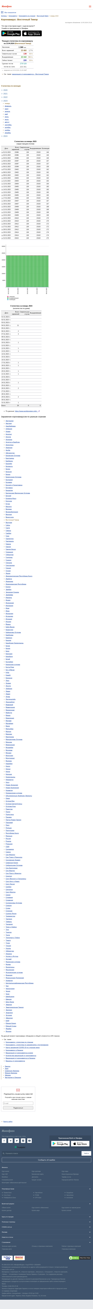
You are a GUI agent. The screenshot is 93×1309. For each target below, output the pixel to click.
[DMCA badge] (80, 1258)
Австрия (9, 423)
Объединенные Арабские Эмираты (19, 796)
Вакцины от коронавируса (15, 1061)
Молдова (9, 750)
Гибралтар (9, 555)
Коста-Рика (10, 667)
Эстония (9, 1015)
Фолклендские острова (14, 972)
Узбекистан (10, 951)
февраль (8, 106)
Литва (8, 697)
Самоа (8, 852)
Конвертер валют (7, 1180)
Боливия (9, 482)
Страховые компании (69, 1249)
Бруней (8, 496)
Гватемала (10, 541)
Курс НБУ (5, 1174)
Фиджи (8, 964)
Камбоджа (9, 635)
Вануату (9, 506)
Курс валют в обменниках (40, 1207)
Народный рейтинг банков (70, 1180)
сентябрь (8, 125)
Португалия (10, 830)
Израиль (9, 597)
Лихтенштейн (11, 699)
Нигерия (9, 774)
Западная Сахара (12, 592)
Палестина (10, 814)
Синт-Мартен (11, 892)
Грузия (8, 571)
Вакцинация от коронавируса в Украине (20, 1058)
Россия (8, 838)
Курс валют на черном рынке (71, 1207)
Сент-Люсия (10, 884)
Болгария (9, 480)
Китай (8, 659)
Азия (6, 1068)
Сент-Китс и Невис (13, 881)
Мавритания (10, 707)
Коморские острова (13, 664)
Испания (9, 619)
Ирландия (9, 613)
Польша (9, 828)
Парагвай (9, 822)
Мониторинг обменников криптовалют (14, 1182)
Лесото (8, 686)
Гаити (8, 528)
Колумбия (9, 662)
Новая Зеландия (12, 785)
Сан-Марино (10, 855)
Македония (10, 718)
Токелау (9, 932)
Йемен (8, 624)
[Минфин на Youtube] (29, 1140)
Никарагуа (9, 779)
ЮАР (7, 1021)
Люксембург (10, 702)
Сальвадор (10, 849)
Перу (7, 825)
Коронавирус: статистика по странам (19, 1042)
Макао (8, 715)
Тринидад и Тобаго (13, 938)
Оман (8, 798)
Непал (8, 769)
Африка (8, 1075)
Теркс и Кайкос (11, 927)
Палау (8, 812)
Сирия (8, 895)
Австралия (9, 421)
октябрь (8, 127)
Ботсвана (9, 488)
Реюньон (9, 836)
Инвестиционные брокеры (70, 1174)
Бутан (8, 504)
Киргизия (9, 654)
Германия (9, 552)
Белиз (8, 469)
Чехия (8, 991)
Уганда (8, 948)
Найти (86, 1153)
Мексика (9, 742)
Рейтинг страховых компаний (71, 1246)
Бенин (8, 474)
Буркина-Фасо (11, 498)
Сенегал (9, 876)
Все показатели (10, 12)
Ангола (8, 437)
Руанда (8, 841)
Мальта (8, 731)
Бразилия (9, 490)
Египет (8, 587)
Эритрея (9, 1010)
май (6, 114)
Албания (9, 429)
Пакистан (9, 809)
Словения (9, 900)
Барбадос (9, 461)
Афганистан (10, 453)
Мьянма (9, 761)
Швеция (9, 999)
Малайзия (9, 723)
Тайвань (9, 921)
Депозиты (35, 1177)
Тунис (8, 943)
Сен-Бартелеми (11, 868)
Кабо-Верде (10, 627)
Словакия (9, 897)
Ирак (7, 608)
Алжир (8, 431)
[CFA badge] (31, 1258)
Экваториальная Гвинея (15, 1007)
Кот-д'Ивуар (10, 670)
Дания (8, 573)
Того (7, 929)
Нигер (8, 771)
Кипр (7, 651)
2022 (5, 97)
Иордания (9, 605)
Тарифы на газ (66, 1177)
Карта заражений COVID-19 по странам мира (23, 1047)
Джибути (9, 579)
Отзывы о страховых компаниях (42, 1246)
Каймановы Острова (13, 632)
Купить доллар (6, 1210)
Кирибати (9, 656)
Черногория (10, 988)
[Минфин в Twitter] (17, 1140)
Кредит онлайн (37, 1180)
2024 (5, 136)
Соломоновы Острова (14, 903)
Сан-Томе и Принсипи (14, 857)
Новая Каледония (12, 788)
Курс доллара (36, 1171)
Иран (8, 611)
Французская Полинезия (15, 978)
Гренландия (10, 565)
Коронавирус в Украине (14, 1050)
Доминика (9, 581)
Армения (9, 447)
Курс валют (5, 1171)
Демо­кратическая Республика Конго (19, 576)
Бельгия (9, 472)
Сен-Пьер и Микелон (13, 873)
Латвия (8, 683)
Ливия (8, 694)
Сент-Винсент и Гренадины (16, 879)
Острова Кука (11, 806)
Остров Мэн (10, 801)
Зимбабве (9, 595)
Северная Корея (12, 863)
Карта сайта (7, 1121)
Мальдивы (9, 729)
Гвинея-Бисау (11, 549)
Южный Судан (11, 1026)
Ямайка (8, 1029)
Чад (7, 986)
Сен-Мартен (10, 871)
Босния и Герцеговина (14, 485)
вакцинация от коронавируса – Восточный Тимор (30, 74)
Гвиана (8, 544)
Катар (8, 646)
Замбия (8, 589)
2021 (5, 94)
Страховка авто (7, 1249)
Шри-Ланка (10, 1002)
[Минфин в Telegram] (10, 1140)
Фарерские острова (13, 962)
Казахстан (9, 630)
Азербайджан (11, 426)
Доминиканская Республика (16, 584)
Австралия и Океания (13, 1077)
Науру (8, 766)
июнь (7, 117)
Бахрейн (9, 463)
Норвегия (9, 790)
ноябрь (7, 130)
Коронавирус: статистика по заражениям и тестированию (27, 1045)
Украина (9, 954)
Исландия (9, 616)
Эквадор (9, 1004)
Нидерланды (10, 777)
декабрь (8, 133)
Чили (7, 994)
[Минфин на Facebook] (4, 1140)
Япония (8, 1031)
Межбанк (5, 1177)
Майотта (9, 713)
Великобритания (12, 512)
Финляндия (10, 970)
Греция (8, 568)
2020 (5, 90)
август (7, 122)
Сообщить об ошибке (46, 1160)
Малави (8, 721)
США (7, 846)
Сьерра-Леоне (11, 913)
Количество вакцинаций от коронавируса (21, 1055)
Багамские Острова (13, 455)
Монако (8, 753)
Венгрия (9, 514)
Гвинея (8, 547)
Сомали (9, 905)
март (6, 109)
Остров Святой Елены (14, 804)
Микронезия (10, 745)
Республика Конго (12, 833)
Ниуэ (7, 782)
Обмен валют (6, 1207)
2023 (5, 101)
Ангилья (9, 434)
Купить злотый (66, 1210)
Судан (8, 908)
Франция (9, 975)
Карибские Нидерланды (14, 643)
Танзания (9, 924)
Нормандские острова (14, 793)
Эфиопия (9, 1018)
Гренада (9, 563)
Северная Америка (12, 1071)
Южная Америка (11, 1073)
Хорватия (9, 980)
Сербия (8, 887)
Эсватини (9, 1013)
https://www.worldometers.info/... (26, 411)
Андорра (9, 439)
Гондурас (9, 557)
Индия (8, 600)
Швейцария (10, 996)
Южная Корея (11, 1023)
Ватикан (9, 509)
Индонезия (10, 603)
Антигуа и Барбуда (13, 442)
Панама (9, 817)
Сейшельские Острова (14, 865)
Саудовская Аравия (13, 860)
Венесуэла (10, 517)
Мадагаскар (10, 710)
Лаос (7, 680)
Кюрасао (9, 678)
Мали (8, 726)
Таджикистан (10, 916)
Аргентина (9, 445)
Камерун (9, 638)
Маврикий (9, 705)
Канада (8, 640)
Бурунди (9, 501)
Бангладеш (10, 458)
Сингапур (9, 889)
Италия (8, 621)
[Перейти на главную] (6, 6)
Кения (8, 648)
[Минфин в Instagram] (23, 1140)
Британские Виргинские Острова (18, 493)
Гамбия (8, 533)
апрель (7, 111)
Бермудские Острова (13, 477)
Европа (7, 1066)
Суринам (9, 911)
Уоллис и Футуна (12, 956)
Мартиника (10, 737)
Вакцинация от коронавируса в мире (19, 1053)
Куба (7, 672)
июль (7, 119)
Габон (8, 525)
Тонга (8, 935)
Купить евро (36, 1210)
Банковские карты (38, 1174)
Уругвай (8, 959)
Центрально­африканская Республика (19, 983)
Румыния (9, 844)
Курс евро (65, 1171)
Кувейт (8, 675)
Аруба (8, 450)
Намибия (9, 763)
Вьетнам (9, 522)
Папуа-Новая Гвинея (13, 820)
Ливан (8, 691)
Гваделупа (9, 539)
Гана (7, 536)
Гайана (8, 530)
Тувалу (8, 940)
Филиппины (10, 967)
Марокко (9, 734)
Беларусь (9, 466)
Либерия (9, 688)
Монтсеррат (10, 758)
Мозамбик (9, 747)
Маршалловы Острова (14, 739)
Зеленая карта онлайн (9, 1246)
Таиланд (9, 919)
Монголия (9, 755)
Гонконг (8, 560)
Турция (8, 946)
